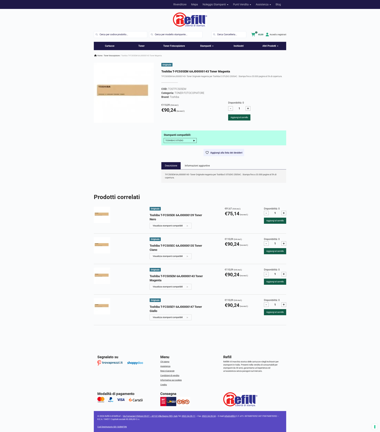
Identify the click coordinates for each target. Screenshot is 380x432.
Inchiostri (239, 45)
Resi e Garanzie (167, 371)
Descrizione (171, 165)
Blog (278, 4)
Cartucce (109, 45)
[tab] (171, 165)
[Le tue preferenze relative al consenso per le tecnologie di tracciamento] (375, 427)
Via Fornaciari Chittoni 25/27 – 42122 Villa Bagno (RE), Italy (150, 416)
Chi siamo (164, 361)
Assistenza (165, 366)
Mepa (194, 4)
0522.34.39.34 (209, 416)
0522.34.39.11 (188, 416)
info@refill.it (230, 416)
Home (99, 56)
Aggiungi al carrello (239, 117)
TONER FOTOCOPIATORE (112, 56)
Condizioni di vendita (169, 375)
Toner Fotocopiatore (174, 45)
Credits (163, 385)
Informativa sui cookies (171, 380)
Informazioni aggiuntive (197, 165)
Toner (141, 45)
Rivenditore (179, 4)
